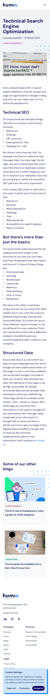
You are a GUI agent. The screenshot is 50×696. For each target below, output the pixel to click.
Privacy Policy (9, 664)
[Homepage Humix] (10, 5)
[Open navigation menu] (44, 4)
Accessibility (31, 645)
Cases (6, 636)
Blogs (5, 640)
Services (7, 632)
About (6, 645)
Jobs (5, 649)
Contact (7, 653)
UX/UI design (31, 636)
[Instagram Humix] (12, 619)
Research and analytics (35, 632)
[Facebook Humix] (19, 619)
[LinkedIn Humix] (5, 619)
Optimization (31, 640)
